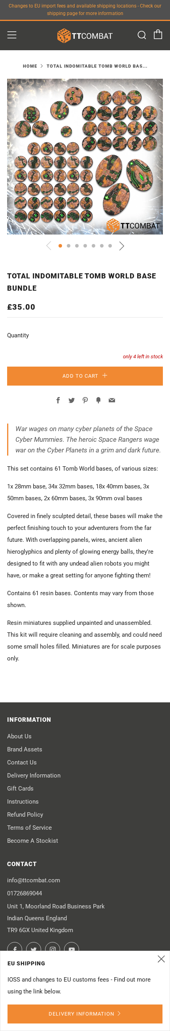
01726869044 (24, 893)
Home (30, 66)
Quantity (18, 335)
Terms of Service (29, 827)
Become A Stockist (32, 840)
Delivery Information (33, 775)
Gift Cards (20, 788)
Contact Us (22, 762)
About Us (19, 736)
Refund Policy (25, 814)
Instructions (23, 801)
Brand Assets (24, 749)
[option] (85, 157)
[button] (60, 246)
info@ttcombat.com (33, 880)
